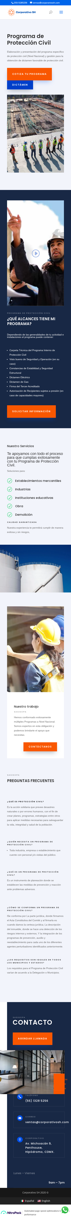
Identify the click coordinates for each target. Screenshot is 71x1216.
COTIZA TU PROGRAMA (29, 74)
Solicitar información (31, 411)
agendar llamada (32, 1038)
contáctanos (40, 746)
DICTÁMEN (20, 84)
